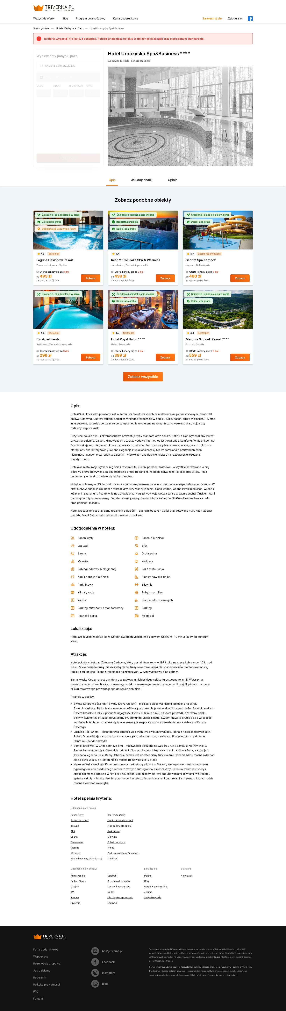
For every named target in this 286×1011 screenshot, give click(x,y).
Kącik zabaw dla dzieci (120, 820)
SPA (73, 831)
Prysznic (75, 902)
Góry (146, 881)
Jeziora (148, 892)
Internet (75, 897)
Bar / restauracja (116, 814)
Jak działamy (41, 970)
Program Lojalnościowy (90, 18)
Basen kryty (77, 814)
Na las (110, 892)
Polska (148, 875)
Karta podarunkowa (125, 18)
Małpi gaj (112, 858)
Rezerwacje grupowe (46, 963)
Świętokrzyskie (152, 897)
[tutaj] (199, 975)
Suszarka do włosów (118, 881)
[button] (112, 181)
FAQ (36, 991)
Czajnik (75, 886)
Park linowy (113, 831)
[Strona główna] (58, 8)
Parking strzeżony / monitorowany (123, 853)
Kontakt (38, 998)
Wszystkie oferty (44, 18)
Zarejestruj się (212, 18)
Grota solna (77, 842)
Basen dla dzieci (80, 820)
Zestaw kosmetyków (118, 886)
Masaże (75, 847)
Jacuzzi (75, 825)
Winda (110, 847)
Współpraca (40, 956)
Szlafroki (112, 875)
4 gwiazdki (187, 875)
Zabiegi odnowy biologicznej (86, 858)
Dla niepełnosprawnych (120, 897)
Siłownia (112, 836)
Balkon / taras (78, 881)
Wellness (75, 853)
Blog (65, 18)
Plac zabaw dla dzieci (119, 825)
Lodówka (112, 902)
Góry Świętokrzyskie (155, 886)
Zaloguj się (235, 18)
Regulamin (39, 977)
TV (72, 892)
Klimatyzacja (78, 875)
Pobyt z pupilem (116, 842)
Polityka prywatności (46, 984)
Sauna (74, 836)
